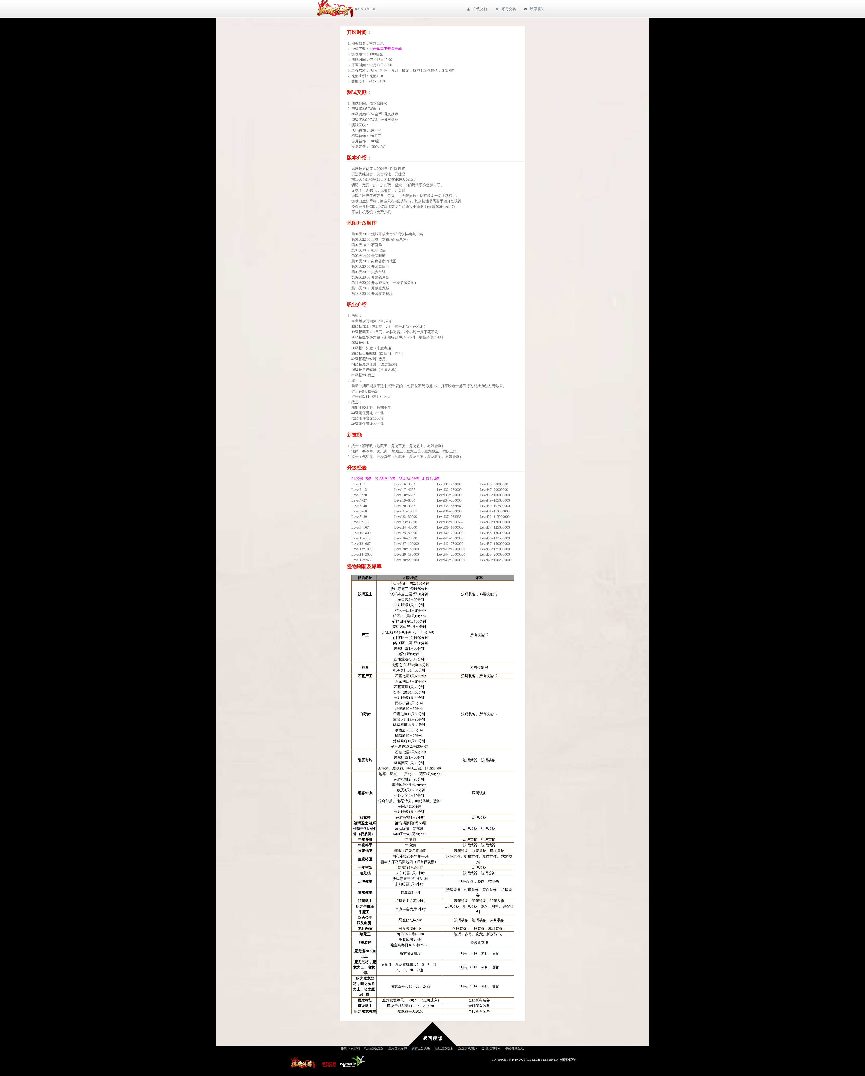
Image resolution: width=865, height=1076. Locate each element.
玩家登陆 (537, 9)
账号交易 (508, 9)
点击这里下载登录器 (385, 49)
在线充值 (480, 9)
